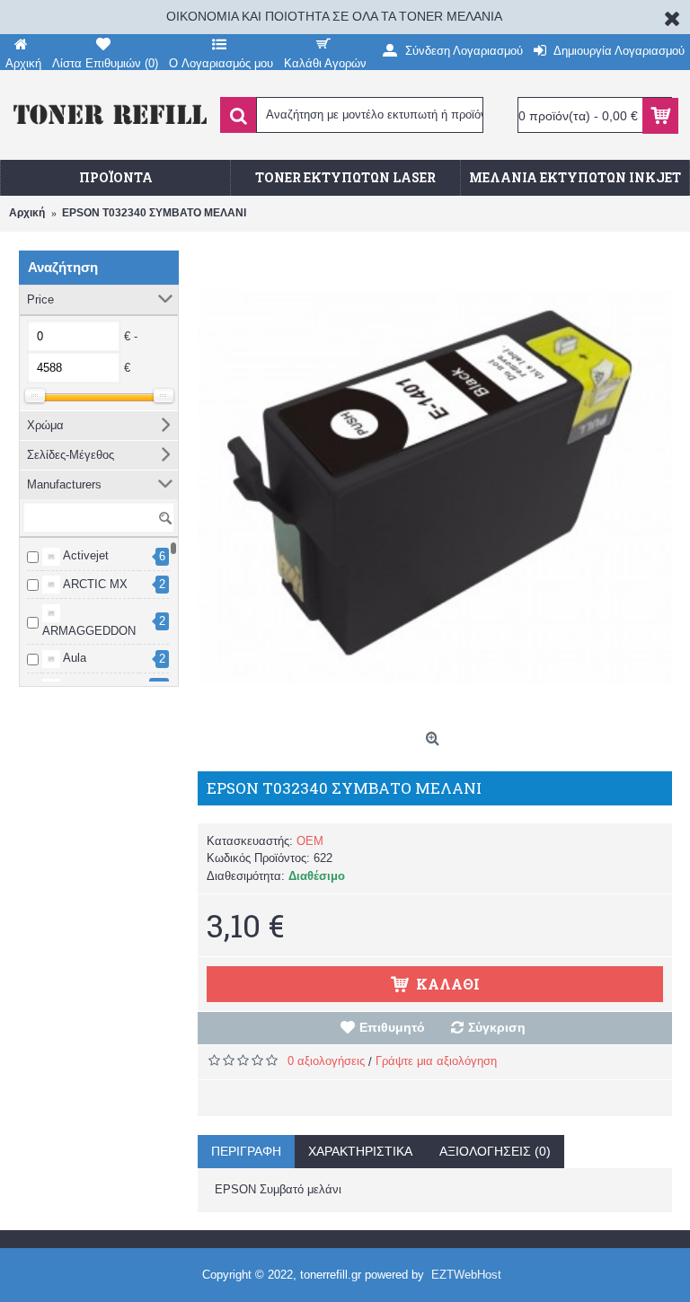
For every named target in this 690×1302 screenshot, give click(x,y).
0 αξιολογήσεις (326, 1061)
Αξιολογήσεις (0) (495, 1151)
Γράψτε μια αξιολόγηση (436, 1061)
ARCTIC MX (94, 584)
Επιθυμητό (392, 1027)
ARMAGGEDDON (89, 631)
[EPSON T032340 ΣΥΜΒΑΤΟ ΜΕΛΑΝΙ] (435, 487)
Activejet (84, 555)
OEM (309, 841)
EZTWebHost (466, 1274)
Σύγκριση (497, 1027)
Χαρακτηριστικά (360, 1151)
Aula (73, 657)
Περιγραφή (246, 1151)
